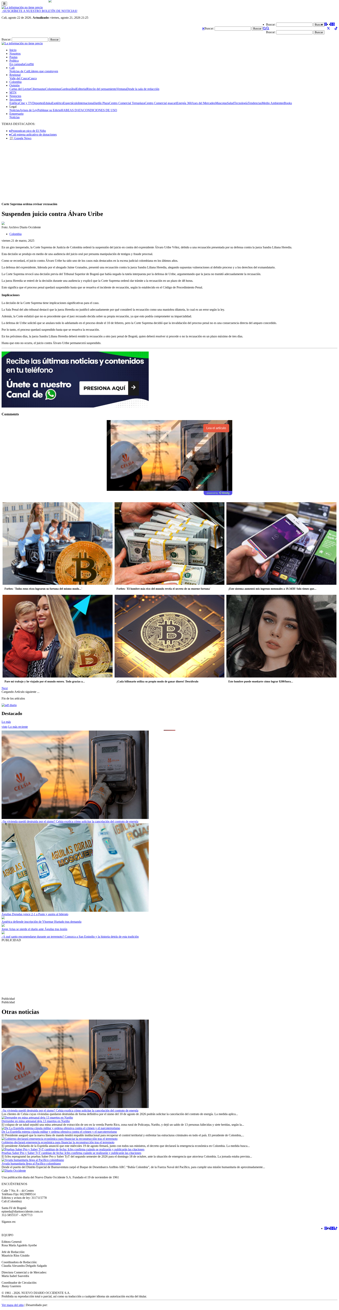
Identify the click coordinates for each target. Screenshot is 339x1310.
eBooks (287, 103)
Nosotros (15, 53)
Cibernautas (38, 89)
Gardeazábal (68, 89)
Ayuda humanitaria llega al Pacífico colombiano (31, 1163)
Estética (14, 103)
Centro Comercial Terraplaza (127, 103)
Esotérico (57, 103)
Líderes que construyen (43, 71)
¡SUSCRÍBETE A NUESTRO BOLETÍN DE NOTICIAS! (39, 11)
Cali (12, 67)
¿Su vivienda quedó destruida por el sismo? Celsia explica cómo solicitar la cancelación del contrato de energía (70, 821)
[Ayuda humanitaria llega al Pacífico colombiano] (33, 1160)
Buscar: (209, 28)
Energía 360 (184, 103)
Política (14, 60)
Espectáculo (70, 103)
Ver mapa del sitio (13, 1305)
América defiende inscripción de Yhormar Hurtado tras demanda (41, 921)
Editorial (81, 89)
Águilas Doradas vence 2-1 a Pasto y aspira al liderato (35, 914)
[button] (203, 28)
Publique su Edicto (49, 110)
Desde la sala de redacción (143, 89)
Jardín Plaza (101, 103)
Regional (15, 74)
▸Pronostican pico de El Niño (27, 130)
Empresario (16, 113)
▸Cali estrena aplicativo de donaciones (33, 134)
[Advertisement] (169, 170)
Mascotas (221, 103)
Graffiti (29, 64)
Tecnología (241, 103)
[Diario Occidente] (22, 7)
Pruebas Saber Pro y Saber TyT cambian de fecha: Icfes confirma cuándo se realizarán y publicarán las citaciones (71, 1153)
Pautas (13, 57)
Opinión (14, 85)
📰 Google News (20, 138)
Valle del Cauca (19, 78)
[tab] (18, 726)
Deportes (38, 103)
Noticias (14, 110)
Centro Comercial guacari (161, 103)
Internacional (86, 103)
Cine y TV (25, 103)
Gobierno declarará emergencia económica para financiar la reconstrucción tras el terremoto (58, 1142)
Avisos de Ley (28, 110)
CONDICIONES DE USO (100, 110)
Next (5, 688)
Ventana (122, 89)
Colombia (15, 82)
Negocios (15, 96)
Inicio (12, 50)
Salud (230, 103)
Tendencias (255, 103)
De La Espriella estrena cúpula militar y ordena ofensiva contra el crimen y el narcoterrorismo (59, 1131)
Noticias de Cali (19, 71)
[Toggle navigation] (4, 4)
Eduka (48, 103)
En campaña (17, 64)
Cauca (33, 78)
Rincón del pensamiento (102, 89)
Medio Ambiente (272, 103)
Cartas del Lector (20, 89)
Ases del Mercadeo (203, 103)
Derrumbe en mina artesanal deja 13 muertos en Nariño (36, 1121)
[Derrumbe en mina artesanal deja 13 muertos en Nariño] (37, 1117)
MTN (12, 92)
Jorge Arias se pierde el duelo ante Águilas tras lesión (34, 929)
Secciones (15, 99)
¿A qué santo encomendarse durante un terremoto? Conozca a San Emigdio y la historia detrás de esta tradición (70, 936)
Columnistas (53, 89)
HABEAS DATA (72, 110)
